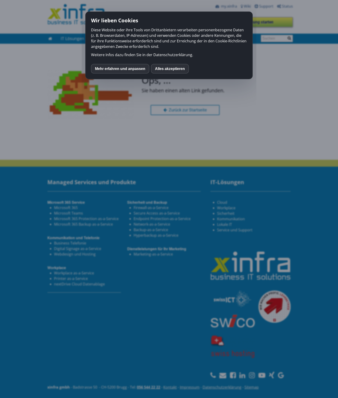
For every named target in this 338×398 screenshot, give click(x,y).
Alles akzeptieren (170, 69)
